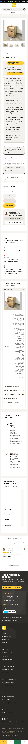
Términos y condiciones (7, 722)
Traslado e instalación (7, 669)
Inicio (2, 15)
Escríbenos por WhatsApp (12, 587)
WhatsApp (17, 742)
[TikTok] (10, 719)
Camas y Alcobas (6, 646)
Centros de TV (5, 639)
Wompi (10, 1)
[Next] (22, 30)
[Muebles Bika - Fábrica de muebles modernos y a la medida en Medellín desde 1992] (14, 5)
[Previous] (5, 30)
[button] (2, 5)
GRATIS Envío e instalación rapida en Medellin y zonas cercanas (14, 150)
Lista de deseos (6, 699)
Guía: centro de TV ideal (8, 682)
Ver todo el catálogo (7, 652)
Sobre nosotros (6, 672)
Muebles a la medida (7, 659)
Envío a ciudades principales (14, 159)
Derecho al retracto (6, 725)
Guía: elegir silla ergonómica (9, 679)
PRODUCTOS (8, 15)
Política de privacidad (20, 722)
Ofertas (10, 742)
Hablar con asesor (15, 218)
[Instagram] (5, 719)
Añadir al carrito (9, 201)
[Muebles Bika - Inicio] (4, 628)
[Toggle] (23, 289)
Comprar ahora (9, 205)
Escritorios (4, 642)
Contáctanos (5, 709)
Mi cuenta (4, 693)
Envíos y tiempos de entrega (9, 703)
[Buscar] (24, 9)
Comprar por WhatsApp (15, 222)
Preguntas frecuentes (7, 706)
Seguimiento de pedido (8, 696)
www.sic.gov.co (9, 732)
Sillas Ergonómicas (6, 636)
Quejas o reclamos (17, 725)
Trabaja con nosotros (7, 712)
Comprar (3, 742)
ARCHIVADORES (16, 15)
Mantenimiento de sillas (8, 666)
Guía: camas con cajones (8, 686)
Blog (3, 676)
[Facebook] (2, 719)
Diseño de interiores (7, 663)
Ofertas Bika (5, 649)
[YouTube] (7, 719)
